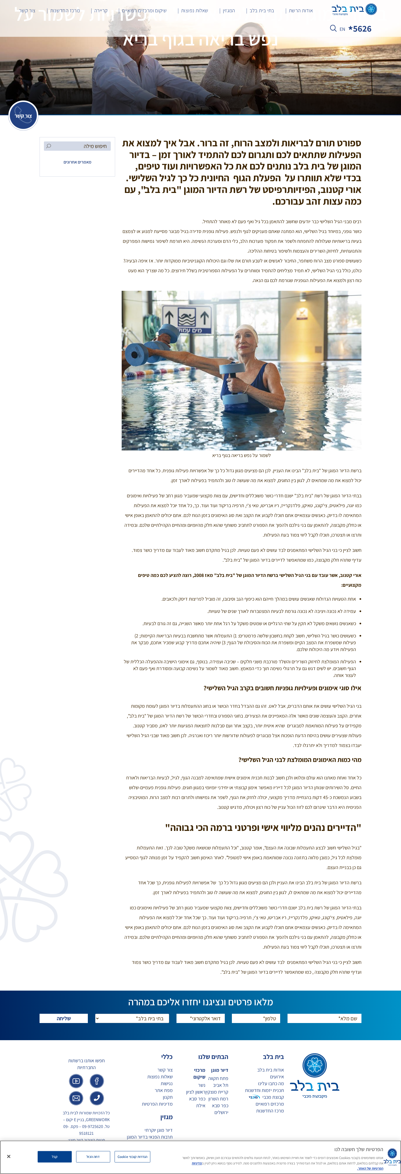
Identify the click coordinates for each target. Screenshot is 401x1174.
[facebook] (97, 1081)
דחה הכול (93, 1156)
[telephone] (97, 1098)
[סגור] (9, 1157)
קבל (54, 1156)
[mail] (76, 1098)
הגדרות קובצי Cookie (132, 1156)
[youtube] (76, 1081)
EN (342, 29)
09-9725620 (92, 1126)
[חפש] (333, 29)
